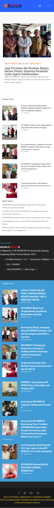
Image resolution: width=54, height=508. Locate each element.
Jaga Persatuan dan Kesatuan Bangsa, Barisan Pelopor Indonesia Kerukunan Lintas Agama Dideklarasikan (26, 71)
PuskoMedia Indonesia (31, 503)
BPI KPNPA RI (12, 64)
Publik (38, 64)
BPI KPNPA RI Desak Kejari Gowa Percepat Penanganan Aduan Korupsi (27, 218)
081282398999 (14, 269)
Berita (32, 64)
